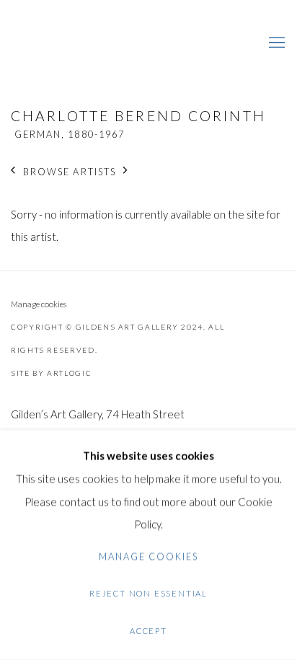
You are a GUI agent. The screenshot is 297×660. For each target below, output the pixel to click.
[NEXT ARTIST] (126, 171)
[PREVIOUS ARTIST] (13, 171)
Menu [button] (275, 43)
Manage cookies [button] (38, 304)
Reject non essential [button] (148, 593)
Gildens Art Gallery (54, 43)
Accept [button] (148, 630)
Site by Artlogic (51, 373)
